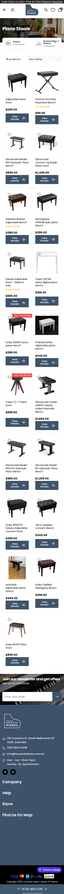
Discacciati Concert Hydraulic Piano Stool (46, 162)
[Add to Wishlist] (9, 74)
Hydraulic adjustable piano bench (16, 588)
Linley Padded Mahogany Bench (46, 586)
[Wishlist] (53, 10)
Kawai (16, 42)
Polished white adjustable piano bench (45, 345)
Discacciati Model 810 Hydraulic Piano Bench (17, 162)
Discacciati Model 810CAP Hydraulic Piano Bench (16, 468)
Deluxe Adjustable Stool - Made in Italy (16, 282)
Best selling (35, 59)
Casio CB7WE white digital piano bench (46, 282)
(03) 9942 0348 (17, 747)
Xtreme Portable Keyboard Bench (45, 101)
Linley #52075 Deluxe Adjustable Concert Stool (16, 528)
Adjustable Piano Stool (16, 101)
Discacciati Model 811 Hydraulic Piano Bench (46, 468)
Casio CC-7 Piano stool (16, 404)
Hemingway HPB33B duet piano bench (46, 222)
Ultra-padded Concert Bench (44, 526)
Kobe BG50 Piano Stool (16, 646)
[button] (4, 9)
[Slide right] (58, 43)
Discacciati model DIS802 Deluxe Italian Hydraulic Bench (46, 407)
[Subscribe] (57, 696)
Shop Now (57, 1)
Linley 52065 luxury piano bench (17, 344)
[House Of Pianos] (12, 730)
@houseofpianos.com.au (28, 754)
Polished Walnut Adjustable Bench (16, 221)
